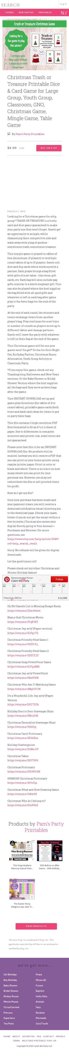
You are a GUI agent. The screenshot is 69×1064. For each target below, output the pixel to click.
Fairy (38, 1007)
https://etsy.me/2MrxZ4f (22, 715)
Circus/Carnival (11, 1007)
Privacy (60, 1036)
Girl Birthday (10, 974)
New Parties (26, 12)
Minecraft (41, 980)
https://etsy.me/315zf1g (21, 726)
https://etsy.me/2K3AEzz (22, 738)
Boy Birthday (10, 980)
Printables (45, 12)
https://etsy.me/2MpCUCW (24, 689)
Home (7, 1036)
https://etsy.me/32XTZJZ (23, 655)
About (16, 1036)
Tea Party (9, 1023)
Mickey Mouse (11, 996)
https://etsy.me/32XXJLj (22, 644)
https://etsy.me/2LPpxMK (23, 666)
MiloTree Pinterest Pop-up (39, 1040)
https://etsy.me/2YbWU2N (23, 771)
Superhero (9, 1018)
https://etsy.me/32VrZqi (22, 782)
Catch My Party (34, 4)
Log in (63, 4)
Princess (8, 1012)
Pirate (39, 974)
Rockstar (40, 1012)
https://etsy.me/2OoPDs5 (22, 805)
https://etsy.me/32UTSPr (23, 760)
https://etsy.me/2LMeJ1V (23, 749)
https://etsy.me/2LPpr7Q (22, 633)
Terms (16, 1040)
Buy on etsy (49, 148)
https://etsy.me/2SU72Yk (23, 704)
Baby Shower (11, 985)
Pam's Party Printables (30, 134)
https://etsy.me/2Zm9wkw (24, 610)
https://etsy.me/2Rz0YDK (23, 677)
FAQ (39, 1036)
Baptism (40, 990)
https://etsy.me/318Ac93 (22, 794)
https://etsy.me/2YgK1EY (22, 621)
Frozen (39, 985)
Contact (48, 1036)
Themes (9, 12)
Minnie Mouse (11, 1001)
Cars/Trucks (42, 1023)
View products (36, 926)
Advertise (28, 1036)
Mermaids (41, 1018)
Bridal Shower (11, 990)
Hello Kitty (41, 996)
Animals (40, 1001)
